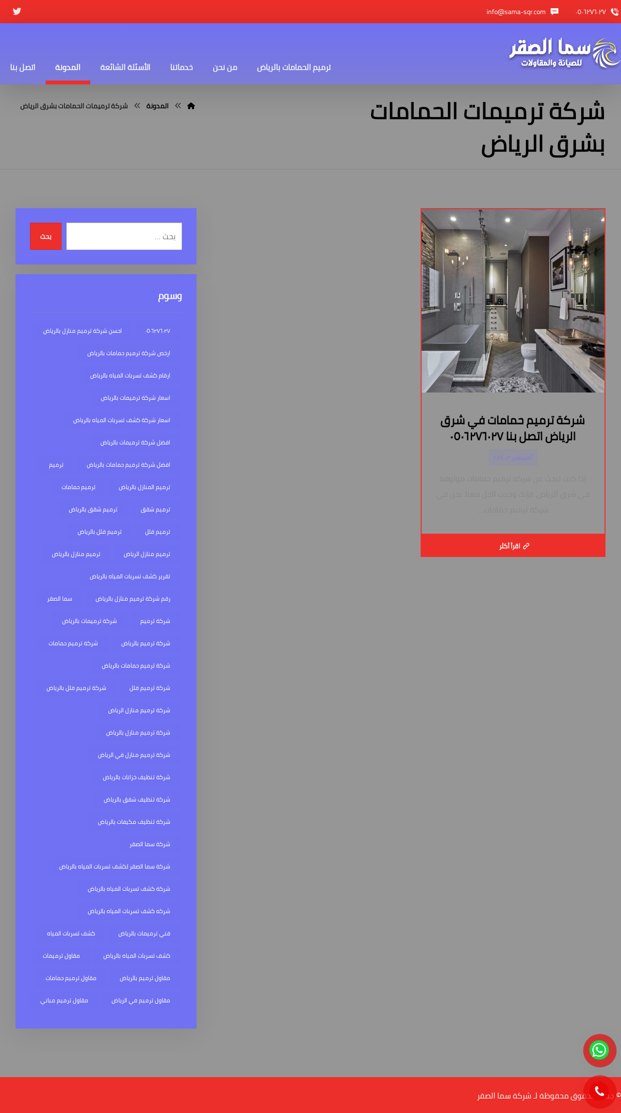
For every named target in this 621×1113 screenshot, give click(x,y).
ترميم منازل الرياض (147, 553)
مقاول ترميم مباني (64, 1000)
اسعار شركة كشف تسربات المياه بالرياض (121, 420)
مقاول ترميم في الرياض (141, 1000)
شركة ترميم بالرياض (145, 643)
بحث (45, 236)
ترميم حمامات (79, 486)
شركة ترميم (155, 620)
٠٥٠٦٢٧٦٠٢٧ (157, 330)
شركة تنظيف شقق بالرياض (137, 799)
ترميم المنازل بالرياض (144, 486)
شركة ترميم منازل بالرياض (138, 732)
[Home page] (191, 105)
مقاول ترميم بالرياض (145, 977)
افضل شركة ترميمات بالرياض (135, 442)
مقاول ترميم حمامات (71, 977)
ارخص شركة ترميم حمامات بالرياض (128, 353)
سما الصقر (59, 598)
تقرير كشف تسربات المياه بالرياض (130, 576)
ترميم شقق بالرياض (93, 509)
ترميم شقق (155, 509)
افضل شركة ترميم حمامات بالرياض (128, 464)
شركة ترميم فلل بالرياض (76, 687)
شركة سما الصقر (150, 844)
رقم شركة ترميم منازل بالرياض (133, 598)
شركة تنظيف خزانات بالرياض (136, 777)
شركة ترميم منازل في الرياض (134, 754)
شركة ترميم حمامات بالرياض (136, 665)
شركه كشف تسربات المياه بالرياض (129, 911)
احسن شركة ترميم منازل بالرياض (82, 330)
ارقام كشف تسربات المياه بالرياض (130, 375)
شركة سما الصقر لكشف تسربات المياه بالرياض (114, 866)
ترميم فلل (157, 531)
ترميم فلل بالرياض (100, 531)
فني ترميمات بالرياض (144, 933)
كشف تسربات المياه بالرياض (136, 955)
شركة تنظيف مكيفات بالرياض (134, 821)
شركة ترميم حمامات (73, 643)
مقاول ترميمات (61, 955)
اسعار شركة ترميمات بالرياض (135, 397)
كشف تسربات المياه (71, 933)
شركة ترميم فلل (150, 687)
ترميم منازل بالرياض (76, 553)
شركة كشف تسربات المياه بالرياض (129, 888)
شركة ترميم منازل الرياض (139, 710)
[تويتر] (17, 11)
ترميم (56, 464)
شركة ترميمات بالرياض (89, 620)
